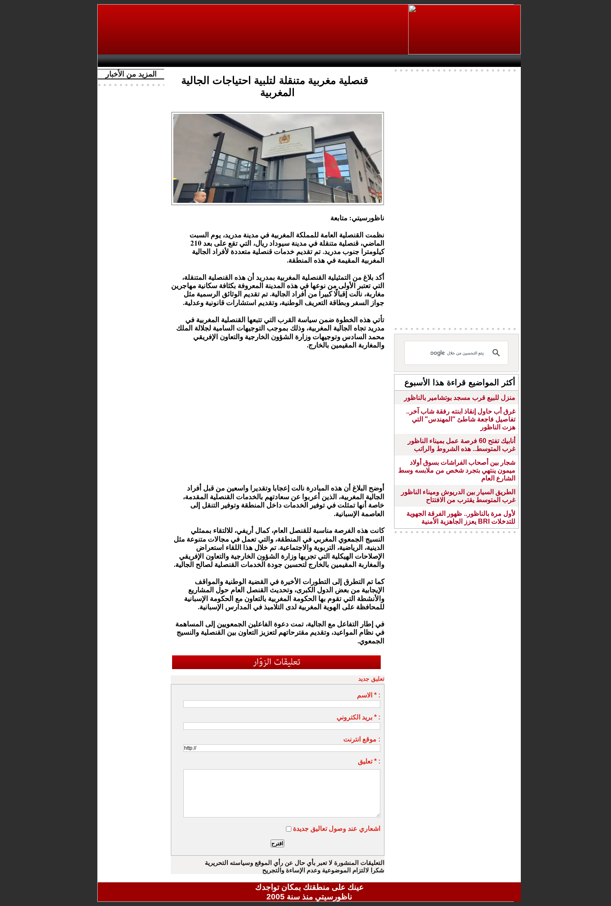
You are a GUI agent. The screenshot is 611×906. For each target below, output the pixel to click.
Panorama (217, 60)
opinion (185, 60)
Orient (359, 60)
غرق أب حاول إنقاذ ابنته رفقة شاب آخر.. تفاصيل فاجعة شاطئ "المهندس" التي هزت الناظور (460, 419)
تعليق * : (369, 761)
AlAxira (159, 60)
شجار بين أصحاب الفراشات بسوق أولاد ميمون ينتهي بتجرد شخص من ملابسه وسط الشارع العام (456, 470)
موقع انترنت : (361, 739)
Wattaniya (327, 60)
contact (126, 60)
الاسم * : (368, 695)
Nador (467, 60)
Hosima (394, 60)
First (502, 60)
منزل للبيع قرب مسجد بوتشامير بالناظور (459, 397)
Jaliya (295, 60)
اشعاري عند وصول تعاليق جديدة (336, 828)
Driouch (432, 60)
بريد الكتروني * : (358, 717)
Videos (260, 60)
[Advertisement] (253, 29)
